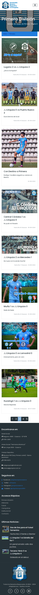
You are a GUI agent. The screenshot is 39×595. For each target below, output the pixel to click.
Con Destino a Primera (15, 171)
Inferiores (5, 503)
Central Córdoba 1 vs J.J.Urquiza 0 (14, 218)
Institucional (6, 511)
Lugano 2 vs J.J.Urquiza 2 (17, 67)
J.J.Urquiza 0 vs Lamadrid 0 (18, 353)
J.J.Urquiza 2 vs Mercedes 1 (18, 257)
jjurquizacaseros (17, 486)
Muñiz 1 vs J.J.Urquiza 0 (16, 306)
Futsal (4, 506)
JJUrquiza (12, 483)
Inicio (5, 34)
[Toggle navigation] (35, 5)
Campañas (6, 508)
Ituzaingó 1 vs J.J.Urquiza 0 (17, 400)
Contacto (5, 514)
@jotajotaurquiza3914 (18, 488)
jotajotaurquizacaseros (19, 480)
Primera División (7, 500)
